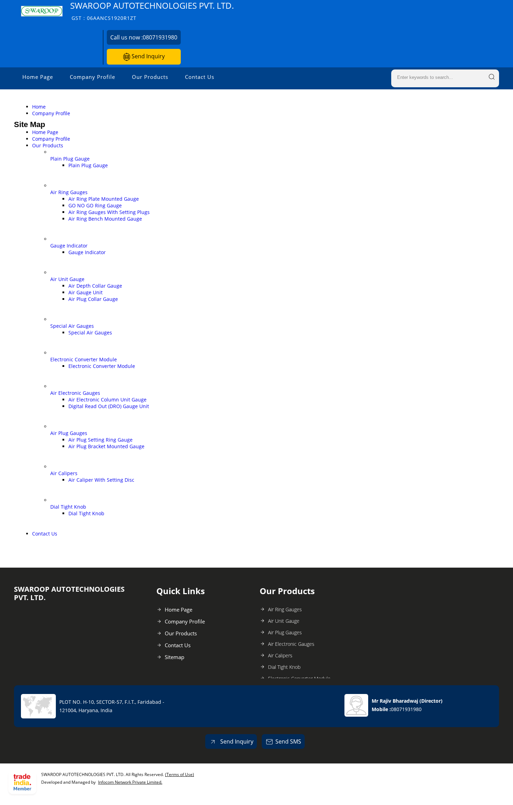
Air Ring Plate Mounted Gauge (103, 198)
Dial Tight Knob (68, 506)
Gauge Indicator (69, 245)
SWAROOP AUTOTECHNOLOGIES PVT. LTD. (152, 10)
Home (39, 106)
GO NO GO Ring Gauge (95, 205)
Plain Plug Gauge (70, 158)
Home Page (37, 76)
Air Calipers (63, 473)
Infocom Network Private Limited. (130, 782)
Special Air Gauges (72, 326)
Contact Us (199, 76)
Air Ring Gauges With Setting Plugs (109, 212)
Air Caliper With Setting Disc (101, 480)
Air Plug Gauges (68, 433)
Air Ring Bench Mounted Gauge (105, 218)
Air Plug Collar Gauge (93, 299)
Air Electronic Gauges (75, 393)
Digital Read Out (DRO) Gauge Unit (108, 406)
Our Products (150, 76)
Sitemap (174, 656)
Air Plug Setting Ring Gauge (100, 439)
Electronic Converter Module (83, 359)
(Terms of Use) (179, 774)
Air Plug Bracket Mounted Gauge (106, 446)
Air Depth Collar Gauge (95, 285)
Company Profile (92, 76)
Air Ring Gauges (69, 192)
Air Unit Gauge (67, 279)
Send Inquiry (147, 56)
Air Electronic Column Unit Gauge (107, 399)
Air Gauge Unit (85, 292)
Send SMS (288, 741)
